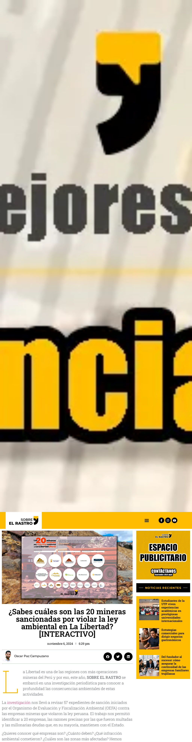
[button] (146, 520)
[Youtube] (174, 520)
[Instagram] (168, 520)
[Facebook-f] (161, 520)
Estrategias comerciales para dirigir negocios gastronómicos (172, 635)
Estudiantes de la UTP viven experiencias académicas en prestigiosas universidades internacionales (172, 611)
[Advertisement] (163, 706)
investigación (19, 702)
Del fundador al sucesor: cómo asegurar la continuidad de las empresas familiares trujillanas (175, 665)
